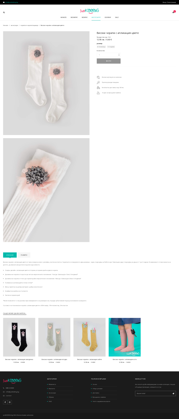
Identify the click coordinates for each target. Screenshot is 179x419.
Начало (5, 25)
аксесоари (14, 25)
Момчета (52, 389)
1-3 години (111, 47)
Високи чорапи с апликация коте (125, 359)
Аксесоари (52, 393)
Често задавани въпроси (101, 401)
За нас (95, 384)
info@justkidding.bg (11, 2)
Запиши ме (173, 393)
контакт (9, 396)
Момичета (52, 384)
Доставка (96, 393)
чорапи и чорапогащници (29, 25)
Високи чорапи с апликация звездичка (19, 359)
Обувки (51, 397)
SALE (50, 401)
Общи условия (97, 389)
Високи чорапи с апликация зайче (89, 359)
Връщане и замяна (99, 397)
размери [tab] (24, 255)
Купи (109, 61)
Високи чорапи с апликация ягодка (54, 359)
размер (99, 43)
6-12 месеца (101, 47)
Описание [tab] (10, 255)
